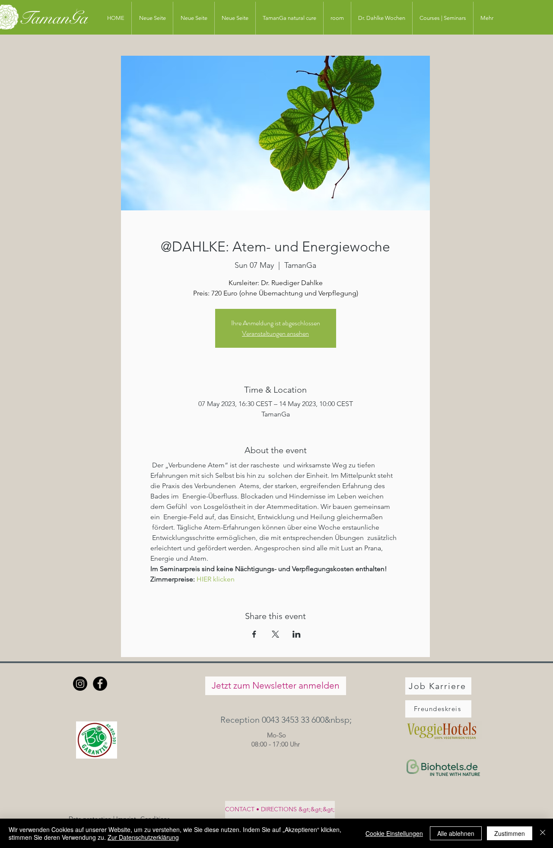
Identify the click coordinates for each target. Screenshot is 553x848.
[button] (275, 720)
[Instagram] (80, 683)
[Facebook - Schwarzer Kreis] (100, 683)
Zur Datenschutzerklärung (143, 837)
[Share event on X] (275, 634)
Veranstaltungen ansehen (275, 333)
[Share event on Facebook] (254, 634)
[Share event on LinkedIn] (296, 634)
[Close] (542, 833)
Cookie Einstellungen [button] (394, 833)
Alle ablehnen (455, 833)
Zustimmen (509, 833)
